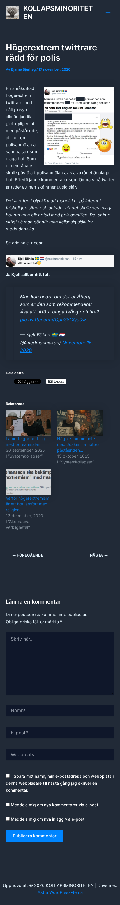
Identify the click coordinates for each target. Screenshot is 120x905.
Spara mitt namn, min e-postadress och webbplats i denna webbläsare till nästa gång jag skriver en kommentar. (60, 783)
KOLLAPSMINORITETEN (58, 12)
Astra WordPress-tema (60, 892)
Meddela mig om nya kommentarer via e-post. (55, 804)
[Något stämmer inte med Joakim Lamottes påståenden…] (80, 423)
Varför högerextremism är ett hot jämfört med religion (27, 504)
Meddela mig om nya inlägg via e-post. (48, 819)
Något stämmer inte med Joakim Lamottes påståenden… (78, 444)
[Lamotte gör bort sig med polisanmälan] (28, 423)
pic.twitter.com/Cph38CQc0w (53, 319)
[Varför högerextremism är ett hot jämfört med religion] (28, 482)
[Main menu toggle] (108, 12)
